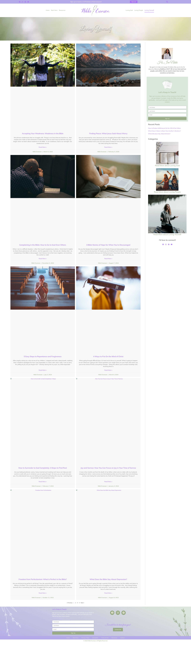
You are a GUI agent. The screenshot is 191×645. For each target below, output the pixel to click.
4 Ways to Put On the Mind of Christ (108, 356)
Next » (82, 602)
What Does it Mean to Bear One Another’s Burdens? (164, 131)
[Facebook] (19, 1)
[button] (167, 2)
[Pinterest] (25, 1)
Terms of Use (105, 638)
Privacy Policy (85, 638)
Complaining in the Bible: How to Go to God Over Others (42, 245)
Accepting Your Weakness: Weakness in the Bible (42, 133)
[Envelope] (28, 1)
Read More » (43, 147)
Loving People (138, 10)
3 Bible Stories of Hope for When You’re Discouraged (108, 245)
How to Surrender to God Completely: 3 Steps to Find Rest (42, 468)
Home (47, 10)
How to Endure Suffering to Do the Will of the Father (164, 128)
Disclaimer (95, 638)
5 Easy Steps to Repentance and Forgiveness (42, 356)
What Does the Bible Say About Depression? (108, 579)
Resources (62, 10)
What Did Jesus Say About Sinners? (159, 134)
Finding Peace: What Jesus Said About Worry (108, 133)
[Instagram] (22, 1)
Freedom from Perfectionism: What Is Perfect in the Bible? (43, 579)
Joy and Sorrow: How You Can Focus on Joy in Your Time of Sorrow (108, 468)
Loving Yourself (149, 10)
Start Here (54, 10)
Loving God (129, 10)
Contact (122, 638)
